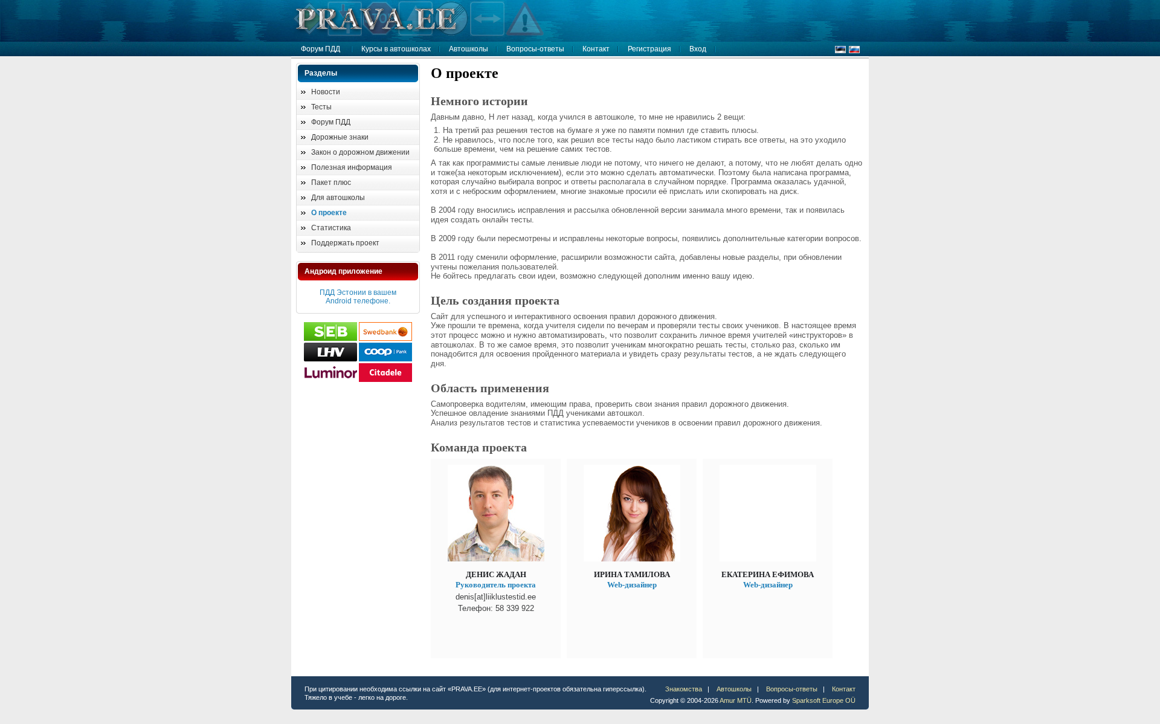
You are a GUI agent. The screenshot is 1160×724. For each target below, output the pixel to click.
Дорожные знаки (340, 137)
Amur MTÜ (736, 700)
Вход (697, 49)
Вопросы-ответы (535, 49)
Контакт (596, 49)
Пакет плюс (331, 182)
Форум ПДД (320, 49)
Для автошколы (338, 197)
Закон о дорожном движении (360, 152)
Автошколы (468, 49)
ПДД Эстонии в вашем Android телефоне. (358, 296)
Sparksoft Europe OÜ (824, 700)
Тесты (321, 107)
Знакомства (683, 689)
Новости (325, 92)
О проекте (329, 212)
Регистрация (649, 49)
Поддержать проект (345, 243)
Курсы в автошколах (396, 49)
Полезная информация (351, 167)
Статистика (331, 228)
